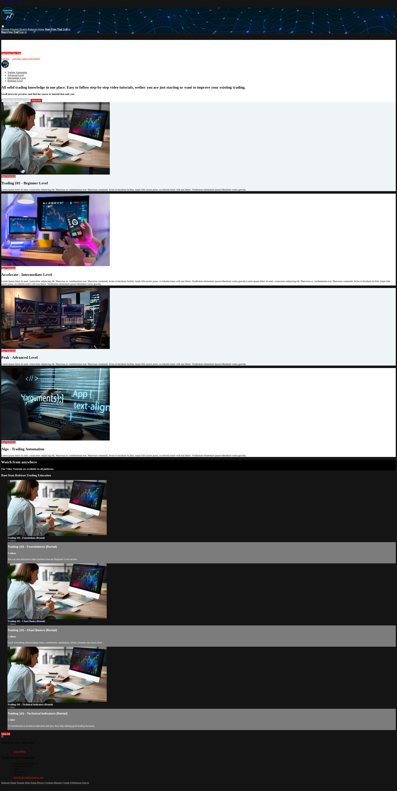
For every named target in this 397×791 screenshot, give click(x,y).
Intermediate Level (16, 78)
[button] (3, 26)
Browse (5, 29)
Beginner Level (15, 80)
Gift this (5, 58)
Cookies (49, 782)
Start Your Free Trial (11, 53)
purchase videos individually (26, 58)
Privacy (41, 782)
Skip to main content (11, 2)
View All (5, 734)
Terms (33, 782)
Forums (14, 29)
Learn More (19, 751)
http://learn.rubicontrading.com (29, 777)
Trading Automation (17, 72)
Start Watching (8, 176)
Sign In (23, 32)
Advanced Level (15, 75)
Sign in (66, 29)
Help (27, 782)
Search (23, 29)
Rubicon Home (36, 29)
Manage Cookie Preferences (68, 782)
